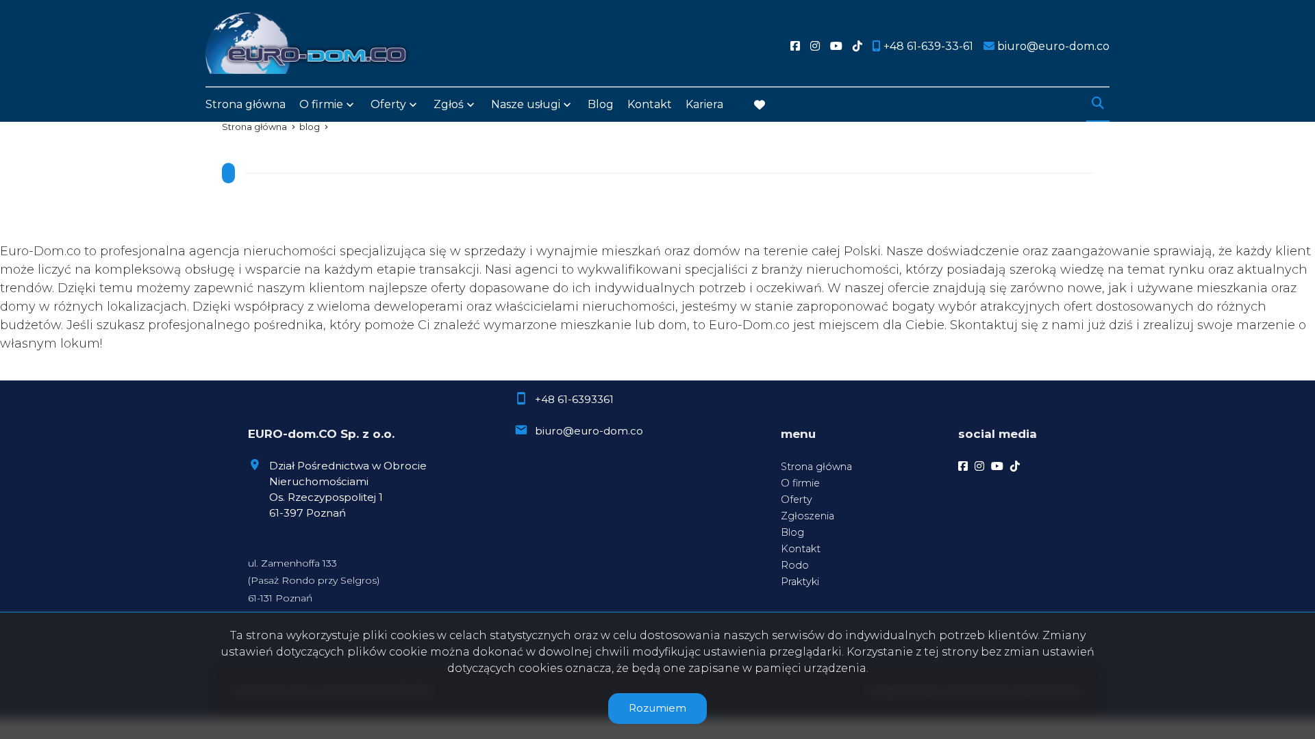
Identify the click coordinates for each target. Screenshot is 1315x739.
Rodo (795, 565)
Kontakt (649, 104)
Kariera (704, 104)
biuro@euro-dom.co (589, 430)
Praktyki (800, 581)
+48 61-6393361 (574, 399)
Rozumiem (657, 707)
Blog (601, 104)
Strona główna (245, 104)
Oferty (388, 104)
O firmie (800, 483)
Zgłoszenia (807, 516)
